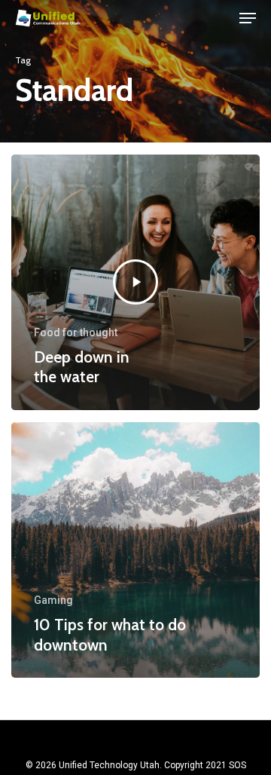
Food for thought (75, 332)
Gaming (53, 600)
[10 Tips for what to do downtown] (135, 550)
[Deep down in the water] (135, 282)
